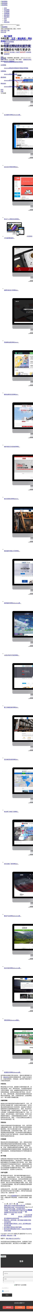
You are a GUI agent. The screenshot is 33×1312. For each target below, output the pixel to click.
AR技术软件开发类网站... (11, 655)
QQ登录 (20, 1307)
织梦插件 (14, 86)
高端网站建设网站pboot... (11, 342)
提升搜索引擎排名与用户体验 (13, 1227)
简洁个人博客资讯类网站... (12, 219)
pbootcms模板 (8, 62)
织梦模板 (20, 62)
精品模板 (6, 10)
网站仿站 (6, 22)
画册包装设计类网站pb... (11, 290)
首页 (5, 8)
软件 (5, 18)
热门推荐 (8, 36)
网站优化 (20, 80)
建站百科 (25, 80)
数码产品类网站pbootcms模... (12, 916)
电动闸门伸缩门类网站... (11, 811)
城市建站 (3, 1235)
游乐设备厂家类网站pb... (11, 863)
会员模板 (6, 11)
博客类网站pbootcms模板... (12, 1020)
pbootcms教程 (8, 80)
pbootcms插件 (8, 86)
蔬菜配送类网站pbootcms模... (12, 1072)
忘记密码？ (5, 1288)
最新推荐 (6, 43)
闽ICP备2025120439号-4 (13, 1238)
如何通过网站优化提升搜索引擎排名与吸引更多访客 (21, 1209)
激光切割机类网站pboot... (11, 498)
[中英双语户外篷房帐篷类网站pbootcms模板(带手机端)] (15, 236)
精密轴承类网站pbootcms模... (12, 603)
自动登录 (6, 1291)
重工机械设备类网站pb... (11, 707)
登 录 (7, 1295)
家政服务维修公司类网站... (12, 551)
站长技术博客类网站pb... (11, 167)
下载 (8, 30)
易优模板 (14, 68)
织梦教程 (14, 80)
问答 (5, 20)
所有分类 (3, 32)
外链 (2, 30)
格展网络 (14, 1195)
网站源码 (14, 62)
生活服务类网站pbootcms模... (12, 114)
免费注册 (8, 1307)
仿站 (5, 30)
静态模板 (20, 68)
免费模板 (6, 13)
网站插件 (6, 17)
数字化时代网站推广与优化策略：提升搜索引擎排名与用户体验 (14, 1209)
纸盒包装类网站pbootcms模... (12, 968)
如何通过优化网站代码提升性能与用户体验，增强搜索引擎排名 (7, 1209)
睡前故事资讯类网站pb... (11, 394)
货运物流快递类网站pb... (11, 759)
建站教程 (6, 15)
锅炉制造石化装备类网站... (12, 446)
